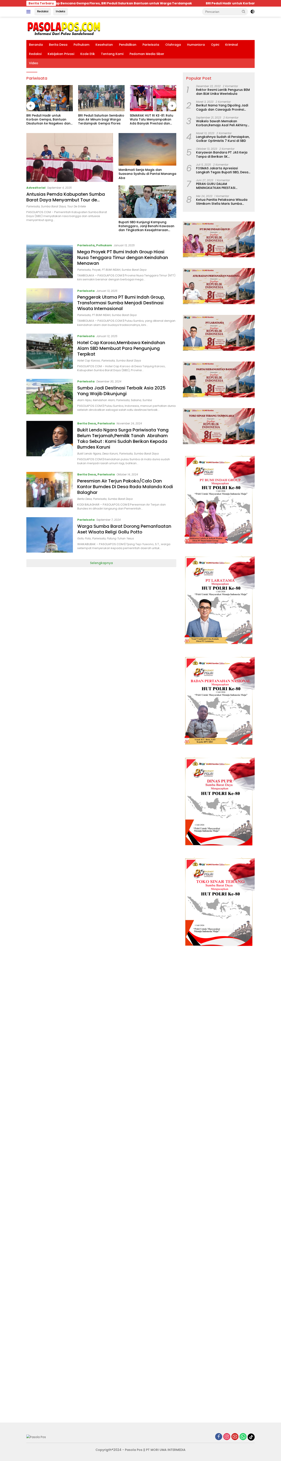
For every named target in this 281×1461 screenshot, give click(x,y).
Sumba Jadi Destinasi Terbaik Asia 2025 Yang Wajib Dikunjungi (121, 391)
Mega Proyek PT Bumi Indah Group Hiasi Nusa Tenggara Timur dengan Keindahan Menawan (122, 257)
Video (33, 63)
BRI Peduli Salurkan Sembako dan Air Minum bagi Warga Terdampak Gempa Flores (49, 119)
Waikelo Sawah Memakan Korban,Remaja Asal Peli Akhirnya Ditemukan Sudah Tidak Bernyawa (223, 123)
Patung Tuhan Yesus (120, 538)
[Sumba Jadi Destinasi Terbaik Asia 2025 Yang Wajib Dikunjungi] (49, 396)
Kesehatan (104, 44)
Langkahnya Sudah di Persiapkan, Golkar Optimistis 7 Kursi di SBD (223, 139)
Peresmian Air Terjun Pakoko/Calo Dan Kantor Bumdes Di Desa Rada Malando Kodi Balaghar (125, 486)
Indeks (60, 11)
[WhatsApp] (243, 1437)
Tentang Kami (112, 54)
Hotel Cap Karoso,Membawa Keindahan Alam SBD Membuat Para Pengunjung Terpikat (121, 348)
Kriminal (231, 44)
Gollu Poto (84, 538)
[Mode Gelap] (252, 11)
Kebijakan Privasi (61, 54)
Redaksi (42, 11)
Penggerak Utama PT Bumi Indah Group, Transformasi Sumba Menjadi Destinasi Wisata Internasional (121, 303)
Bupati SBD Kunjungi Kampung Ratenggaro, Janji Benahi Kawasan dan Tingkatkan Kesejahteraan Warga (146, 226)
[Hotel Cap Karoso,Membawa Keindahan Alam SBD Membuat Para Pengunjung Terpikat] (49, 353)
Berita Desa (58, 44)
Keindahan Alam (104, 400)
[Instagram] (226, 1437)
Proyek (96, 270)
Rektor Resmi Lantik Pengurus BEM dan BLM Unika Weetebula (223, 92)
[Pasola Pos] (64, 28)
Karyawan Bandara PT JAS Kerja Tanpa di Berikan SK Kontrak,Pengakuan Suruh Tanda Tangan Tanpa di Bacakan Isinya (222, 154)
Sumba (147, 400)
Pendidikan (127, 44)
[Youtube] (234, 1437)
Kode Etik (87, 54)
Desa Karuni (110, 453)
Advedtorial (35, 188)
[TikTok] (251, 1437)
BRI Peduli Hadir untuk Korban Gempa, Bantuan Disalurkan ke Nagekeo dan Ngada (211, 3)
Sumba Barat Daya (53, 206)
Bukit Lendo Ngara (89, 453)
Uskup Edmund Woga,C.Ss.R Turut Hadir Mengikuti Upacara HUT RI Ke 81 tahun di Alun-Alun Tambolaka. (152, 119)
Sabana (136, 400)
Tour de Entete (76, 206)
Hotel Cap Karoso (88, 360)
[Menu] (29, 11)
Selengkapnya (101, 563)
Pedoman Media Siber (147, 54)
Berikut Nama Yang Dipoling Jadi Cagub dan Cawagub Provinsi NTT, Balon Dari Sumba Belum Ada (223, 107)
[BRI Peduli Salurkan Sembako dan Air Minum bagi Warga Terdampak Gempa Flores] (49, 98)
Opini (215, 44)
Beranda (36, 44)
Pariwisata (150, 44)
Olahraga (173, 44)
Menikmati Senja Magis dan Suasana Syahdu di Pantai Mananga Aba (147, 174)
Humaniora (196, 44)
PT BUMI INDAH (111, 270)
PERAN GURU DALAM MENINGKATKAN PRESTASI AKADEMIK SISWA (215, 186)
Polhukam (81, 44)
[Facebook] (218, 1437)
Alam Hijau (84, 400)
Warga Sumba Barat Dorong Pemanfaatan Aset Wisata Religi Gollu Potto (124, 529)
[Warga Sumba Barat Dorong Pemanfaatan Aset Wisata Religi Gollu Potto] (49, 535)
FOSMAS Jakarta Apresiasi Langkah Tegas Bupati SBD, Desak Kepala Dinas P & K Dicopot (223, 170)
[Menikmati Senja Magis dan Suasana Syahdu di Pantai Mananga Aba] (147, 149)
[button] (243, 11)
